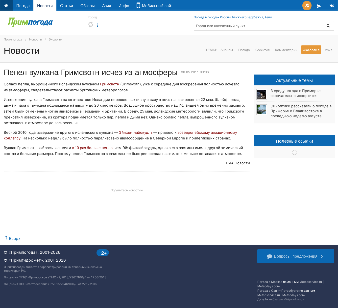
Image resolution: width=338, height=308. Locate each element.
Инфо (124, 5)
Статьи (66, 5)
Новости (45, 5)
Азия (106, 5)
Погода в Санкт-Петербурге (278, 290)
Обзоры (87, 5)
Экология (56, 39)
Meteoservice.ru (310, 282)
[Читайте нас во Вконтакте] (331, 5)
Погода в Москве (269, 282)
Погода (23, 5)
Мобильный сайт (156, 5)
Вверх (15, 238)
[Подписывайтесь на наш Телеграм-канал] (319, 5)
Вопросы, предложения (295, 256)
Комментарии (286, 49)
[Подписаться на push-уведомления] (307, 5)
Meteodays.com (268, 286)
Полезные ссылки (294, 140)
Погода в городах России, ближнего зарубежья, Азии (233, 17)
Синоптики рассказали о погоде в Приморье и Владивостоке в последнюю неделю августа (301, 111)
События (262, 49)
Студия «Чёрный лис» (288, 299)
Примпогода (13, 39)
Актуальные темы (294, 80)
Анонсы (226, 49)
